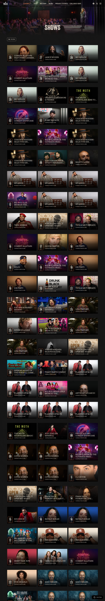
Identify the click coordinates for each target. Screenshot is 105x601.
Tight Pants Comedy (55, 372)
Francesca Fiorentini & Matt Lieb (54, 497)
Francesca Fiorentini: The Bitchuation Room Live (85, 497)
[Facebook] (93, 3)
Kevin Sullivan (22, 330)
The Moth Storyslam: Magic (23, 434)
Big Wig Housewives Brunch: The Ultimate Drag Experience (55, 78)
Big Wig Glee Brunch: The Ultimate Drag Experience (22, 204)
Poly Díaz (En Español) (51, 434)
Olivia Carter (52, 246)
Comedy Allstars (23, 78)
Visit (36, 3)
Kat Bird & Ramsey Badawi (23, 309)
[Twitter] (97, 3)
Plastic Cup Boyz (83, 372)
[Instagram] (100, 3)
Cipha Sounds (21, 456)
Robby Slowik (52, 120)
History (43, 3)
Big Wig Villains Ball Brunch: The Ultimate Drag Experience (23, 539)
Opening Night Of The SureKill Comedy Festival (25, 372)
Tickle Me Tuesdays (85, 225)
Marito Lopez (82, 162)
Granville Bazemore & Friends (55, 99)
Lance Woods (52, 57)
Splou (17, 267)
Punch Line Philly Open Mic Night (54, 225)
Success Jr (19, 519)
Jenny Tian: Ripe (22, 561)
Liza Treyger (82, 309)
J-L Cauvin (80, 477)
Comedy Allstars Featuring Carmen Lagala (24, 57)
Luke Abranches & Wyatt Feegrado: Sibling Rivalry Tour (55, 162)
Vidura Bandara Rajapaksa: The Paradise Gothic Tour (53, 351)
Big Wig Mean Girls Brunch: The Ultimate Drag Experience (55, 392)
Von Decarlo (20, 582)
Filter (13, 39)
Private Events (61, 3)
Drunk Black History (51, 288)
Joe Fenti (79, 246)
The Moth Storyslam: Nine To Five (85, 99)
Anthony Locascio (85, 393)
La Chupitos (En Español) (53, 309)
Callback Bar (75, 3)
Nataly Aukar (52, 519)
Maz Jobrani (51, 582)
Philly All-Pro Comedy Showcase (24, 120)
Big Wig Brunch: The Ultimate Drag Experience (55, 141)
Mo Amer (18, 183)
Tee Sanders (51, 540)
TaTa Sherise (20, 225)
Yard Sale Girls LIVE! (55, 561)
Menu (51, 3)
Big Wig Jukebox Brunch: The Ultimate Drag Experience (53, 329)
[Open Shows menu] (30, 3)
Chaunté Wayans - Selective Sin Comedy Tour (84, 120)
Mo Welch (80, 57)
